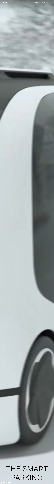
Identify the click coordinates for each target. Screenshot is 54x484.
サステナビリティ (48, 2)
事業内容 (36, 2)
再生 (1, 482)
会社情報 (33, 2)
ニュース (40, 2)
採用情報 (43, 2)
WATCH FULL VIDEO (7, 482)
